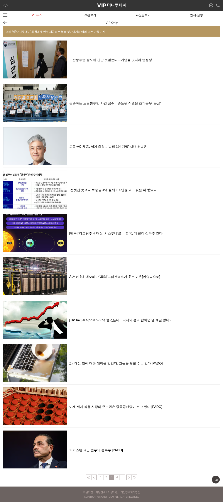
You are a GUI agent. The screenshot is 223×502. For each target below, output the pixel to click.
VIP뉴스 (37, 15)
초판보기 (90, 15)
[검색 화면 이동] (218, 5)
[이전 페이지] (5, 22)
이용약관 (113, 492)
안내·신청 (196, 15)
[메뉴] (5, 15)
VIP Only (112, 22)
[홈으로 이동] (5, 5)
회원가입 (88, 492)
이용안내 (100, 492)
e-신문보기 (143, 15)
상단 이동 (216, 479)
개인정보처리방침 (130, 492)
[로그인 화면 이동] (211, 5)
